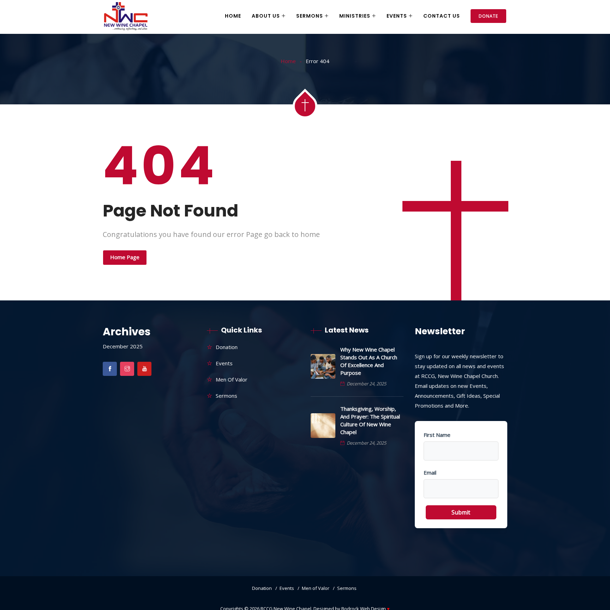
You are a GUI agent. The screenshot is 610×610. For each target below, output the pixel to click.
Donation (227, 346)
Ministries (354, 15)
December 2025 (123, 346)
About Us (266, 15)
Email (430, 472)
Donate (488, 16)
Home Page (124, 257)
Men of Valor (231, 379)
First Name (437, 434)
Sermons (309, 15)
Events (397, 15)
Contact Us (441, 15)
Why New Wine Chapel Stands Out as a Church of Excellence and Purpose (368, 361)
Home (233, 15)
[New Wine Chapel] (126, 17)
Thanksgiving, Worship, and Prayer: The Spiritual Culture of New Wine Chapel (370, 420)
